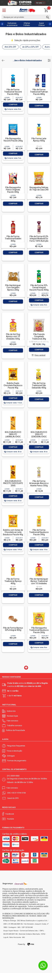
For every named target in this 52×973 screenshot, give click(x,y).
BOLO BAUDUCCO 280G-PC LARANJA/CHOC (13, 434)
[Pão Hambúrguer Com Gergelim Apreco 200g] (13, 270)
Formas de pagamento (16, 760)
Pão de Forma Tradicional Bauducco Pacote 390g (39, 532)
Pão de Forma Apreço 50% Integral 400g (13, 629)
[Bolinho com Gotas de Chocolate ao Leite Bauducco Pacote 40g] (13, 514)
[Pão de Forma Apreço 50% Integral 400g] (13, 612)
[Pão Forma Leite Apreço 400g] (38, 123)
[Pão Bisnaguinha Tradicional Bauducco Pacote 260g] (38, 612)
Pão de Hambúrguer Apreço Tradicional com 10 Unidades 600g (39, 582)
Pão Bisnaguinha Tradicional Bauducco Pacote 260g (39, 630)
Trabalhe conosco (14, 725)
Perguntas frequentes (16, 746)
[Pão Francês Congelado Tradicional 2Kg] (38, 319)
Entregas (11, 756)
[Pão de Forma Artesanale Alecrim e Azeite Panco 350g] (38, 465)
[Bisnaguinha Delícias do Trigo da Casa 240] (38, 172)
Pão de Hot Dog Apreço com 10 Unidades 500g (13, 336)
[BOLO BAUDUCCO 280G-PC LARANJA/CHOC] (13, 417)
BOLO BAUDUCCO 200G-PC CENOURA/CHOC (39, 434)
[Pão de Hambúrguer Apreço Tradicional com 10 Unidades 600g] (38, 563)
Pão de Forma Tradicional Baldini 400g (13, 238)
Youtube (10, 819)
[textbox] (26, 17)
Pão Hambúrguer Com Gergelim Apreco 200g (13, 287)
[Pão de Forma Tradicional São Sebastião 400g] (38, 368)
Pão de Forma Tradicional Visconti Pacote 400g (13, 91)
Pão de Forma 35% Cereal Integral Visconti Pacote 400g (39, 287)
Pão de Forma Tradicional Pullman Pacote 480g (39, 91)
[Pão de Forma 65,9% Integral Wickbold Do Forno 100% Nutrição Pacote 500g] (38, 221)
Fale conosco (12, 721)
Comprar (13, 105)
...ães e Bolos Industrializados (27, 60)
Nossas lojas (12, 716)
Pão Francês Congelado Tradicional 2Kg (39, 336)
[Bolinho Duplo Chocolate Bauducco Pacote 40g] (13, 368)
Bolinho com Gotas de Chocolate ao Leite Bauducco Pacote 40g (13, 532)
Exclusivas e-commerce (12, 24)
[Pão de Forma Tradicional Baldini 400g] (13, 221)
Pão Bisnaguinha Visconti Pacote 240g (13, 139)
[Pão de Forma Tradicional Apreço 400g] (13, 563)
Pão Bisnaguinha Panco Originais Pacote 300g (13, 189)
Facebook (9, 814)
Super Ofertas (41, 24)
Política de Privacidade (15, 730)
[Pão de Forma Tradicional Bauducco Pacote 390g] (38, 514)
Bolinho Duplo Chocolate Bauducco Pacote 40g (13, 385)
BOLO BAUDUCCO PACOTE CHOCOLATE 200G (13, 483)
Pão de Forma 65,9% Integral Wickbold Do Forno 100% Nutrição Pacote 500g (39, 239)
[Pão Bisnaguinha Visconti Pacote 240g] (13, 123)
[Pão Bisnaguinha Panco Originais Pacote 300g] (13, 172)
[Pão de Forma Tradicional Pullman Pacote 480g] (38, 74)
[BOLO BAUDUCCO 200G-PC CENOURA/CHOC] (38, 417)
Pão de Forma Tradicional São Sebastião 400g (39, 385)
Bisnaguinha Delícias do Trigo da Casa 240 (39, 188)
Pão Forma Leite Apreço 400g (38, 139)
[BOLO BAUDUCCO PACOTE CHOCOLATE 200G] (13, 465)
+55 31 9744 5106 (18, 793)
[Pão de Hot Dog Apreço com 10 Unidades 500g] (13, 319)
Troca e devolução (14, 751)
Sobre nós (11, 711)
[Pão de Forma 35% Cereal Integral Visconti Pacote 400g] (38, 270)
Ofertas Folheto (27, 24)
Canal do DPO (13, 798)
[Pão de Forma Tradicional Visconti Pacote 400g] (13, 74)
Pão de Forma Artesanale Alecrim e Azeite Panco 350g (39, 483)
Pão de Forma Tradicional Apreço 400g (13, 581)
